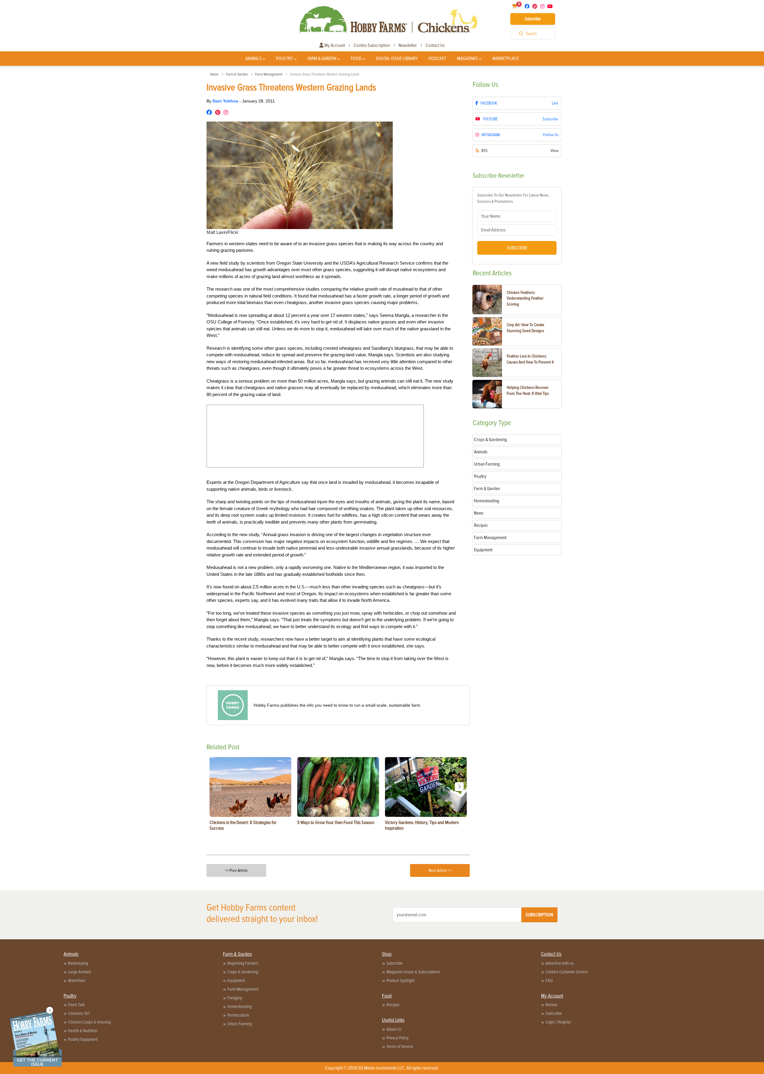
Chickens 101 (79, 1013)
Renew (551, 1004)
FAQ (549, 980)
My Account (334, 45)
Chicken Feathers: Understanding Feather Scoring (525, 298)
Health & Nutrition (83, 1030)
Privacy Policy (397, 1038)
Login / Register (558, 1022)
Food (356, 59)
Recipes (393, 1004)
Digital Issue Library (397, 59)
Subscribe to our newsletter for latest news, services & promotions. (513, 198)
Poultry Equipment (83, 1039)
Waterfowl (76, 980)
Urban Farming (239, 1024)
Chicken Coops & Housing (89, 1022)
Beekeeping (78, 963)
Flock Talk (76, 1004)
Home (214, 74)
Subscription (539, 915)
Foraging (234, 998)
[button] (459, 786)
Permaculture (238, 1015)
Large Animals (79, 972)
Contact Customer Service (567, 972)
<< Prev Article (236, 870)
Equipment (236, 980)
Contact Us (435, 45)
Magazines (467, 59)
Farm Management (268, 74)
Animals (253, 59)
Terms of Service (399, 1046)
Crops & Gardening (242, 972)
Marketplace (505, 59)
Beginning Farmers (242, 963)
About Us (394, 1029)
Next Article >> (440, 870)
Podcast (437, 59)
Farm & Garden (321, 59)
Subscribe (533, 19)
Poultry (284, 59)
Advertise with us (560, 963)
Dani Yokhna (225, 101)
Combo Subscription (372, 45)
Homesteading (239, 1006)
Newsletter (407, 45)
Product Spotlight (400, 980)
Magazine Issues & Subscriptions (413, 972)
